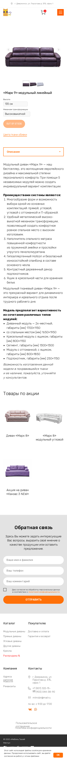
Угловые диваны (12, 641)
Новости (8, 681)
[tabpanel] (33, 268)
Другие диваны (11, 646)
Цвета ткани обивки (15, 134)
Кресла (7, 650)
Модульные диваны (14, 631)
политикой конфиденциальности (44, 592)
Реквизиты (9, 686)
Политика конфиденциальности (33, 727)
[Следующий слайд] (58, 50)
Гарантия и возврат (39, 636)
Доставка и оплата (38, 631)
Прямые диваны (12, 636)
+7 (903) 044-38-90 (44, 691)
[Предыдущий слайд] (8, 50)
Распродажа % (11, 655)
